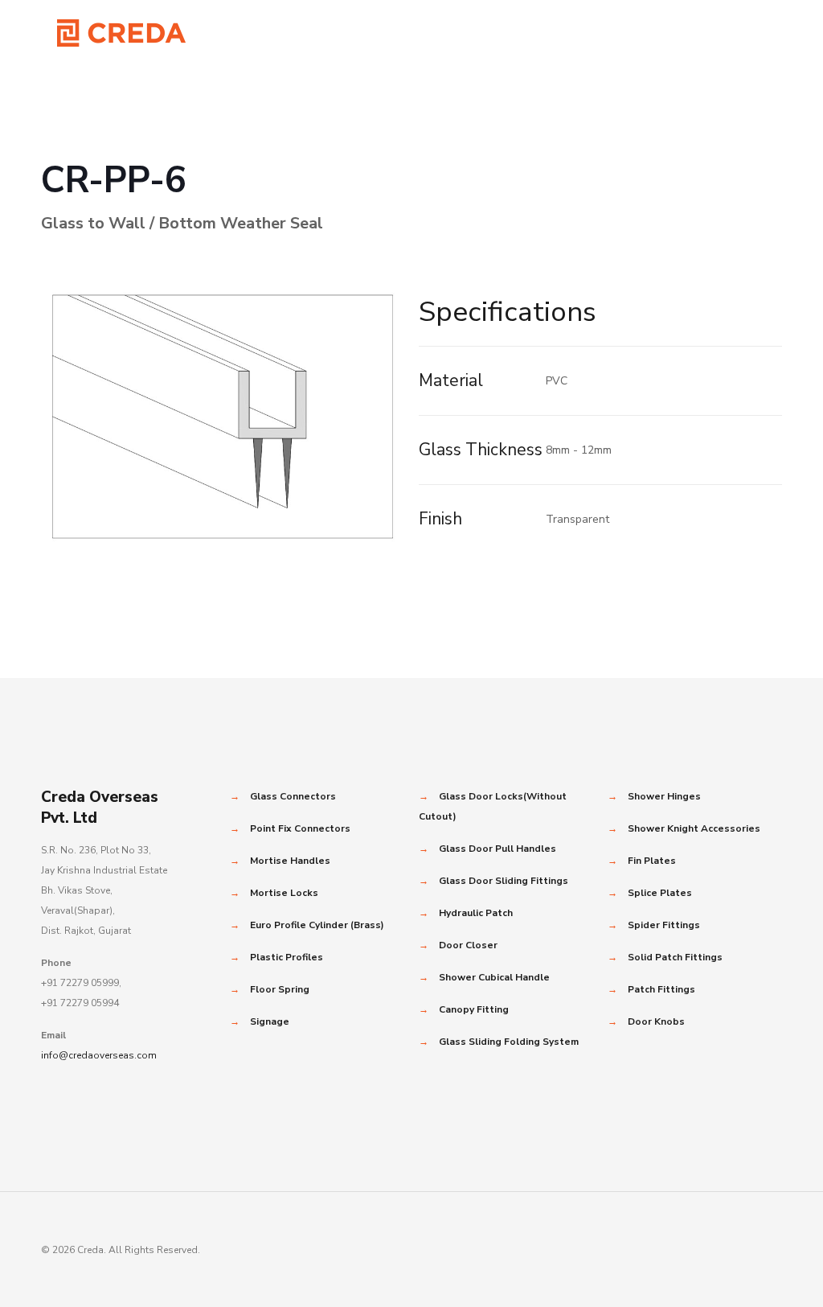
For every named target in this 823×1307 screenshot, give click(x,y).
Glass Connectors (293, 796)
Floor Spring (279, 989)
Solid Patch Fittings (675, 957)
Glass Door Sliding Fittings (503, 880)
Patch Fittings (661, 989)
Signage (269, 1021)
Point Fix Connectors (300, 828)
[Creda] (121, 32)
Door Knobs (656, 1021)
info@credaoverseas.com (99, 1055)
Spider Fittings (664, 925)
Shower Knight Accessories (694, 828)
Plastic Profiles (286, 957)
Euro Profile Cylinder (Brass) (317, 925)
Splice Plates (660, 892)
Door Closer (468, 945)
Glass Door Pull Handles (497, 848)
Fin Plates (652, 860)
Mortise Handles (290, 860)
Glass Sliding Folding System (509, 1041)
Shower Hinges (664, 796)
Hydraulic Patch (476, 912)
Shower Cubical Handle (494, 977)
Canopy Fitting (474, 1009)
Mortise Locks (284, 892)
